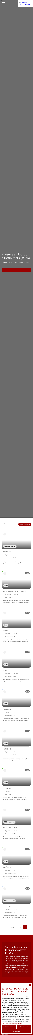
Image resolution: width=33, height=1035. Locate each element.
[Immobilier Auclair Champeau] (25, 3)
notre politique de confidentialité (12, 1023)
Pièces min (5, 1034)
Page (12, 925)
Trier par (3, 523)
